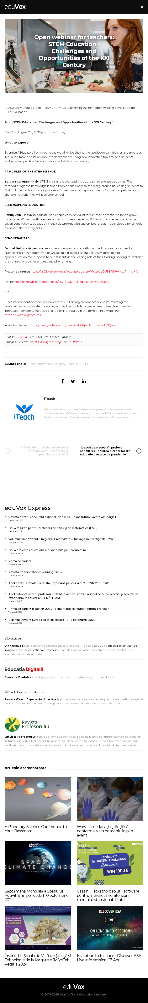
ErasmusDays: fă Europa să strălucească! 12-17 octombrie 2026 (51, 620)
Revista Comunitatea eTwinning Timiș (35, 572)
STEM (86, 364)
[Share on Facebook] (62, 381)
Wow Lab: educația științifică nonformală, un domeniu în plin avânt (105, 830)
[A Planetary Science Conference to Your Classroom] (38, 799)
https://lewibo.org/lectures (23, 315)
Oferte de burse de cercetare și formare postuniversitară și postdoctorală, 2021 (44, 451)
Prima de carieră (19, 561)
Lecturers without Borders (46, 364)
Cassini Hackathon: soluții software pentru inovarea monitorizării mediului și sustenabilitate (108, 895)
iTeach (49, 399)
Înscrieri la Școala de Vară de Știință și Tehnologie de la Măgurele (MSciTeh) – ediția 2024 (38, 959)
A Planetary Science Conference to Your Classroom (36, 828)
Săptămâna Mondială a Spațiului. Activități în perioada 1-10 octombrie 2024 (37, 895)
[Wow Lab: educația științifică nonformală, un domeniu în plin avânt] (110, 799)
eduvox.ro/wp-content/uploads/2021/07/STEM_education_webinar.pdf (62, 282)
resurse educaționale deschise (37, 649)
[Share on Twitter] (73, 381)
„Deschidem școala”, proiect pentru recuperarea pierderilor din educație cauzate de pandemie (105, 451)
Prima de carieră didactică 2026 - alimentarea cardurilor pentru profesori (58, 609)
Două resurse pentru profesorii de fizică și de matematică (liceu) (52, 528)
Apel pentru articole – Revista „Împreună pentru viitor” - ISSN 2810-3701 (58, 583)
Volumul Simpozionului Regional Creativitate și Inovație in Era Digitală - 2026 (61, 539)
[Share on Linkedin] (84, 381)
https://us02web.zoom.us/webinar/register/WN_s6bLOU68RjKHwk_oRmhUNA (84, 271)
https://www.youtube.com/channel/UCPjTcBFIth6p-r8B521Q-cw (72, 325)
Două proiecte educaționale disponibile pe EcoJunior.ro (47, 550)
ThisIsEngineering (47, 342)
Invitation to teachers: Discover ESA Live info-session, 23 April (109, 957)
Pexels (77, 342)
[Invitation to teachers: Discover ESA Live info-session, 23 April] (110, 928)
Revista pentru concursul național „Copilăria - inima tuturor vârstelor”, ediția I (62, 517)
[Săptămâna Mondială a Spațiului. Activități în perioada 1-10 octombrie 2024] (38, 863)
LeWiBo (22, 337)
